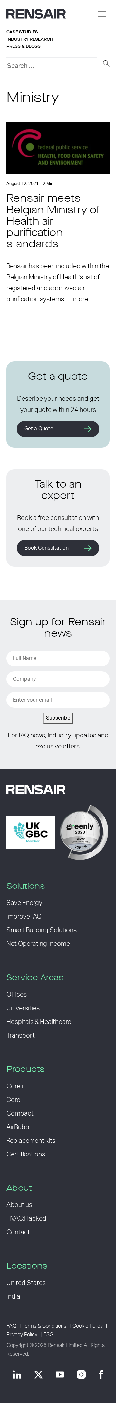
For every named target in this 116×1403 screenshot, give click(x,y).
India (13, 1296)
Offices (16, 994)
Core (13, 1100)
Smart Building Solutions (41, 930)
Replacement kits (30, 1141)
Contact (18, 1232)
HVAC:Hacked (26, 1218)
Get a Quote (38, 428)
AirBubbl (18, 1127)
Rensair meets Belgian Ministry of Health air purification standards (53, 222)
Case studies (22, 32)
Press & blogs (23, 46)
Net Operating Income (38, 944)
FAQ (11, 1325)
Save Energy (24, 903)
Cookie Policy (87, 1325)
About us (19, 1205)
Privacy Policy (21, 1334)
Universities (23, 1008)
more (80, 299)
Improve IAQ (24, 916)
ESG (48, 1334)
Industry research (29, 39)
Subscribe (58, 718)
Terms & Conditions (44, 1325)
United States (26, 1283)
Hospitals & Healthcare (38, 1022)
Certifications (25, 1154)
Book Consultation (46, 548)
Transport (20, 1035)
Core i (14, 1086)
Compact (20, 1113)
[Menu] (102, 14)
